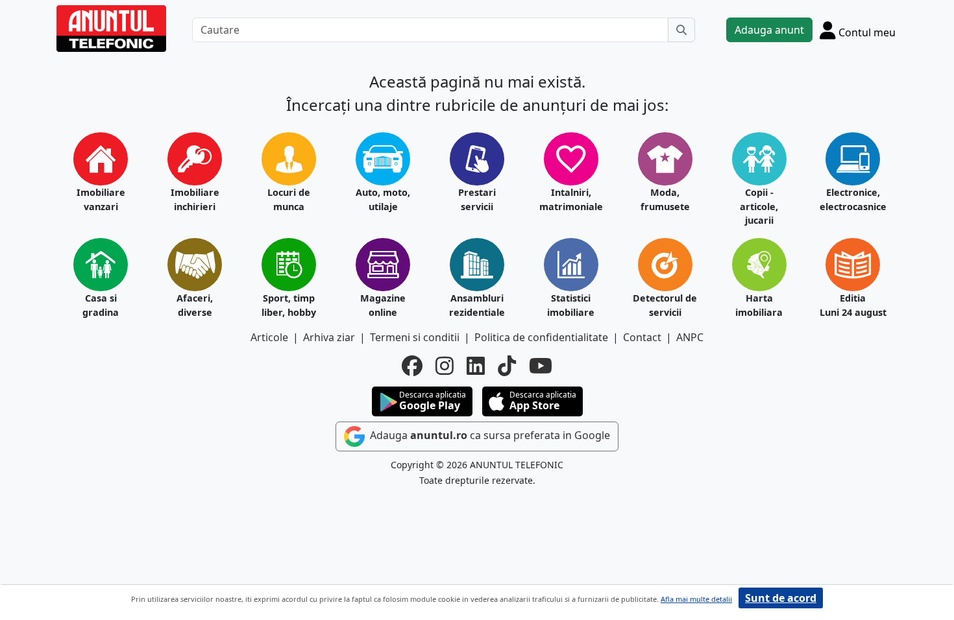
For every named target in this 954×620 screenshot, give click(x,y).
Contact (642, 337)
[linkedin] (476, 365)
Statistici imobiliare (570, 305)
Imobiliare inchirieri (195, 199)
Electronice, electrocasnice (853, 199)
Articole (269, 337)
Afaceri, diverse (195, 305)
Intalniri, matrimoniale (571, 199)
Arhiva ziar (329, 337)
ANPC (689, 337)
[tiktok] (507, 365)
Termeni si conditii (414, 337)
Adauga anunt (769, 30)
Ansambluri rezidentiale (477, 305)
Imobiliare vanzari (101, 199)
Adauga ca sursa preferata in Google (488, 435)
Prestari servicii (477, 199)
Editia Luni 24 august (853, 305)
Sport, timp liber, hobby (289, 305)
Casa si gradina (100, 305)
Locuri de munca (288, 199)
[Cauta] (681, 30)
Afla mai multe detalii (696, 599)
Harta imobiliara (759, 305)
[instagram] (444, 365)
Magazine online (383, 305)
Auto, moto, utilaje (383, 199)
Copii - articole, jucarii (759, 206)
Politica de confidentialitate (541, 337)
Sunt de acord (780, 598)
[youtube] (540, 365)
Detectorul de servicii (665, 305)
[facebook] (412, 365)
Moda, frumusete (665, 199)
